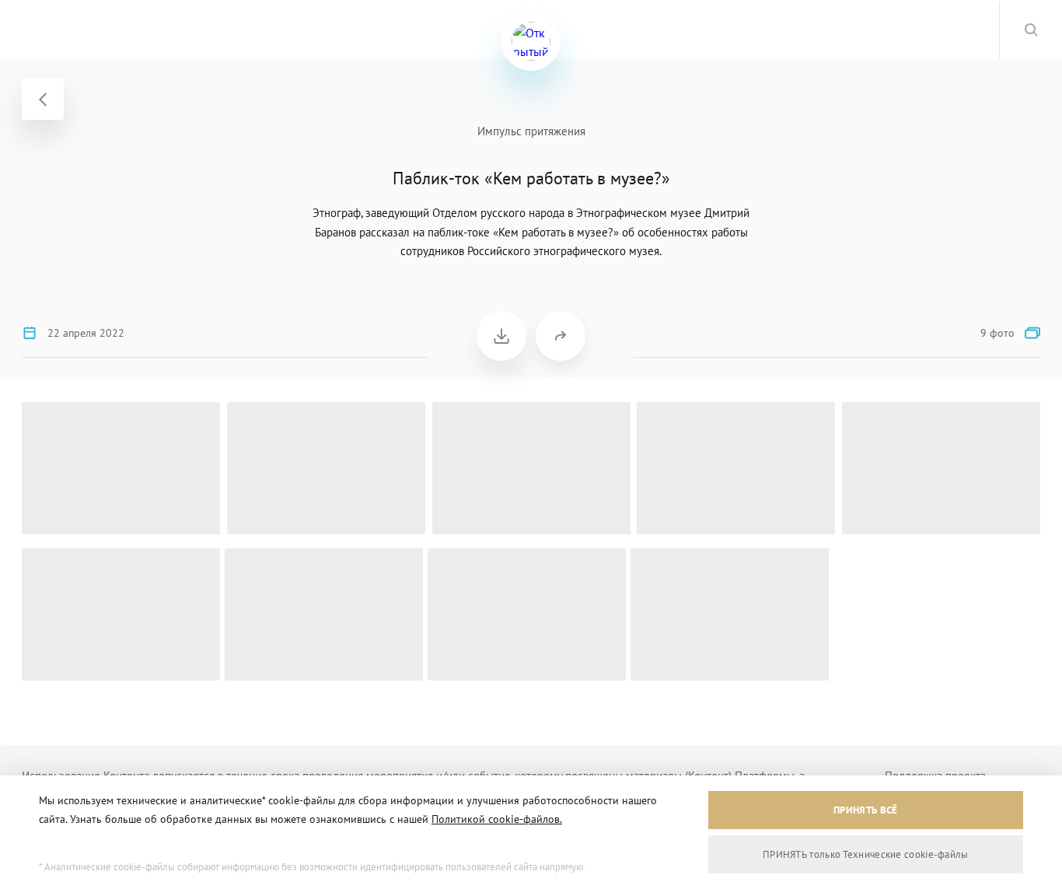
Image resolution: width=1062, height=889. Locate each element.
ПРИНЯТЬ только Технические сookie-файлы (866, 854)
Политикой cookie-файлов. (496, 819)
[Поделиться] (560, 336)
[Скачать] (501, 336)
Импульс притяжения (531, 131)
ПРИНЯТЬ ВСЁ (865, 810)
